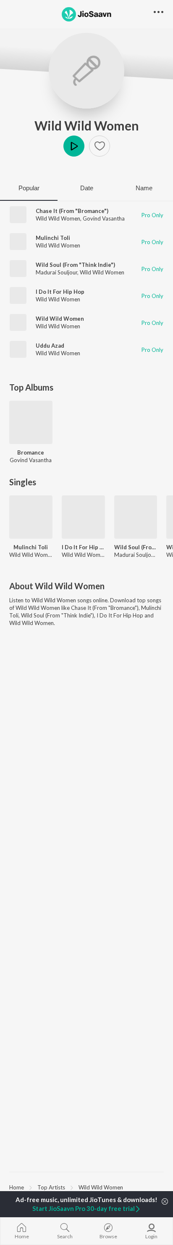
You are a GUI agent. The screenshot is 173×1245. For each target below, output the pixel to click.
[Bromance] (30, 422)
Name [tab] (144, 188)
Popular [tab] (28, 188)
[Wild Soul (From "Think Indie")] (135, 517)
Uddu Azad (50, 345)
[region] (86, 1187)
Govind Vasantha (104, 218)
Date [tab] (86, 188)
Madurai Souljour (56, 272)
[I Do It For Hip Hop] (83, 517)
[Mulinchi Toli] (30, 517)
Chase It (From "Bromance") (72, 211)
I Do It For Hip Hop (60, 291)
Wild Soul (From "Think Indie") (75, 264)
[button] (99, 146)
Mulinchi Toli (53, 237)
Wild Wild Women (86, 125)
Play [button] (73, 146)
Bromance (30, 452)
